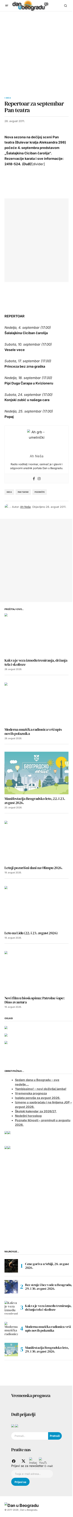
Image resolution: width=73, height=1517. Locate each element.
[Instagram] (39, 478)
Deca (8, 98)
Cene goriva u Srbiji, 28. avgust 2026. (47, 1266)
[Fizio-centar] (5, 1042)
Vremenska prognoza (31, 1093)
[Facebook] (34, 478)
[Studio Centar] (13, 1425)
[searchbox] (29, 1436)
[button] (6, 5)
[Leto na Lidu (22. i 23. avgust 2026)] (36, 907)
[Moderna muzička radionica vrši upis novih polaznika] (36, 704)
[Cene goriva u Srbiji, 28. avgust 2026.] (11, 1266)
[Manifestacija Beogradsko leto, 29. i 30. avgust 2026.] (11, 1349)
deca (9, 492)
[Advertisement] (36, 49)
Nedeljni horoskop (28, 1116)
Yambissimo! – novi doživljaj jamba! (40, 1089)
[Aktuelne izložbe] (8, 1147)
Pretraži (55, 1435)
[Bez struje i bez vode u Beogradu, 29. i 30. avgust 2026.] (11, 1286)
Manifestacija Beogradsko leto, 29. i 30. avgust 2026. (47, 1349)
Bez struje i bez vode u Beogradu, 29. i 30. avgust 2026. (48, 1286)
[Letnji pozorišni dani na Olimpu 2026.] (36, 842)
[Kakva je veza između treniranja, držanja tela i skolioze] (36, 634)
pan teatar (23, 492)
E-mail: (49, 1466)
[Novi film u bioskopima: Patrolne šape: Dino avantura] (36, 972)
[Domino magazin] (16, 1425)
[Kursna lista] (5, 1027)
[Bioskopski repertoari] (5, 1132)
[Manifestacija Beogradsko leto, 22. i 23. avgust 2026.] (36, 773)
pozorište (40, 492)
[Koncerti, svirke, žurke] (5, 1147)
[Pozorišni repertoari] (8, 1132)
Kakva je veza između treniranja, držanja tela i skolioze (48, 1307)
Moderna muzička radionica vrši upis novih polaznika (48, 1328)
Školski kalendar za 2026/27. (36, 1111)
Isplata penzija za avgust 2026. (37, 1098)
